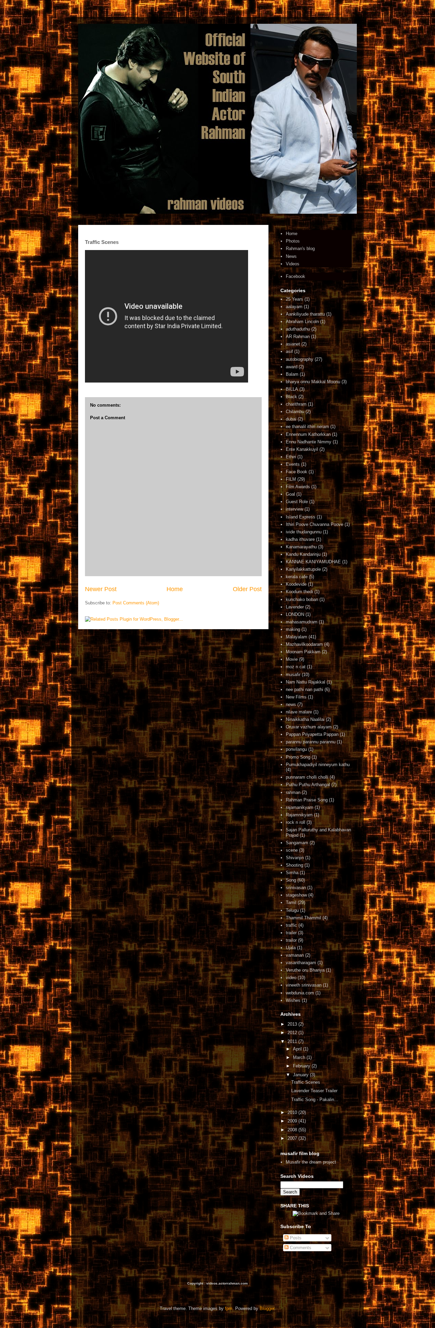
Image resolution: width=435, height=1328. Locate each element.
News (291, 256)
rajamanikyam (299, 807)
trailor (291, 940)
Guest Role (297, 501)
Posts (295, 1237)
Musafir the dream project (311, 1162)
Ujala (291, 947)
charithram (296, 404)
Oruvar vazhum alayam (309, 726)
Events (293, 464)
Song (291, 880)
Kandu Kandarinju (303, 554)
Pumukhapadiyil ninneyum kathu (318, 764)
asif (289, 351)
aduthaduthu (298, 329)
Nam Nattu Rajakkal (305, 682)
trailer (291, 932)
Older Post (247, 589)
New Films (296, 697)
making (293, 629)
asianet (293, 344)
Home (175, 589)
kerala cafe (297, 576)
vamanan (295, 955)
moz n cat (296, 666)
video (291, 977)
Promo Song (298, 757)
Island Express (300, 516)
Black (291, 396)
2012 (293, 1032)
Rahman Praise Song (307, 799)
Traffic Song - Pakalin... (314, 1099)
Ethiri (291, 456)
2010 (293, 1112)
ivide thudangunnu (303, 531)
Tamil (291, 902)
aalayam (294, 306)
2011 (293, 1041)
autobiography (299, 359)
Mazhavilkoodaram (304, 644)
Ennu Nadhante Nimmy (308, 441)
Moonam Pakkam (303, 651)
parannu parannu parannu (310, 741)
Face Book (296, 471)
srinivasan (296, 887)
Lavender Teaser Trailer (314, 1090)
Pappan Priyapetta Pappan (312, 734)
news (291, 704)
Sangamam (297, 842)
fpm (228, 1308)
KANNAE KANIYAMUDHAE (313, 561)
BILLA (292, 389)
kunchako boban (302, 599)
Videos (292, 263)
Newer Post (101, 589)
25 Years (294, 299)
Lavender (295, 606)
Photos (293, 241)
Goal (290, 494)
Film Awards (298, 486)
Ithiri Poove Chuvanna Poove (314, 524)
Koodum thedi (299, 591)
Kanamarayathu (301, 546)
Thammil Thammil (303, 917)
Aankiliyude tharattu (305, 314)
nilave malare (299, 711)
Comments (300, 1247)
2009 (293, 1120)
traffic (291, 925)
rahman (293, 792)
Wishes (293, 1000)
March (300, 1057)
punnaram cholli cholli (307, 777)
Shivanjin (295, 857)
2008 (293, 1129)
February (302, 1065)
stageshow (296, 895)
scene (292, 850)
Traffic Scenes (305, 1082)
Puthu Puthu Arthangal (308, 784)
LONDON (295, 614)
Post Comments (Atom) (135, 602)
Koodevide (296, 584)
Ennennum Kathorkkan (308, 434)
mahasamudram (301, 621)
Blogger (267, 1308)
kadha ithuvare (300, 539)
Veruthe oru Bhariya (305, 970)
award (291, 366)
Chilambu (295, 411)
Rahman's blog (300, 248)
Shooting (294, 865)
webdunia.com (300, 992)
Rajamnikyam (299, 814)
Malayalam (296, 636)
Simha (292, 872)
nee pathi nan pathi (304, 689)
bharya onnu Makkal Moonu (313, 381)
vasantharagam (301, 962)
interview (294, 509)
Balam (292, 374)
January (301, 1074)
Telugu (292, 910)
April (298, 1048)
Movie (292, 659)
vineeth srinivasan (303, 985)
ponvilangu (296, 749)
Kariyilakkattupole (303, 569)
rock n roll (295, 822)
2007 (293, 1138)
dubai (291, 419)
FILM (291, 479)
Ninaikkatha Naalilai (305, 719)
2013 (293, 1024)
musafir (293, 674)
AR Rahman (298, 336)
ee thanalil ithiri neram (307, 426)
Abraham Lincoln (302, 321)
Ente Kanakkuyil (302, 449)
